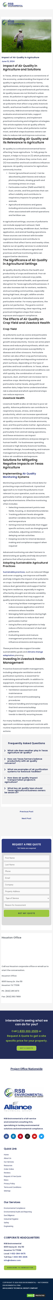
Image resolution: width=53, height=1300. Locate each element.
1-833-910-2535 (27, 1031)
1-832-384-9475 (17, 1253)
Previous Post (26, 811)
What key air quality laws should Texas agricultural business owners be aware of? (25, 790)
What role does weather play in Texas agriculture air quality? (27, 751)
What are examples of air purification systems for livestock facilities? (27, 770)
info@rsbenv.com (12, 1260)
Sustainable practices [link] (14, 572)
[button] (26, 752)
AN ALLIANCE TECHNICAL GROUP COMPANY (20, 1288)
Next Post (26, 818)
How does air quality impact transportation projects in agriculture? (21, 780)
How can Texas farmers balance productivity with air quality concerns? (23, 761)
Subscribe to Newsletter (20, 1268)
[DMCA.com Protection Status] (36, 1295)
